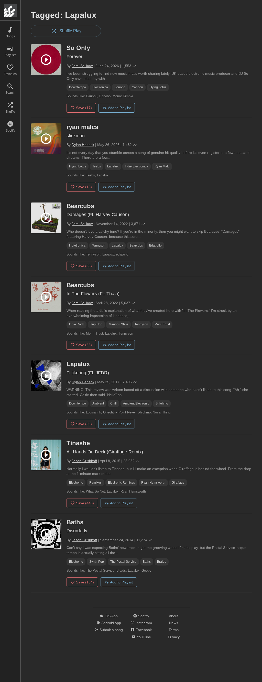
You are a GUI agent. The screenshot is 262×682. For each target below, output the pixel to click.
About (173, 616)
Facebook (144, 630)
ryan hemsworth (153, 482)
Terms (174, 630)
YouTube (144, 637)
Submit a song (111, 630)
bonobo (119, 87)
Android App (111, 623)
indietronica (77, 245)
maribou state (118, 324)
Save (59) (84, 424)
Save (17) (84, 108)
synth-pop (96, 561)
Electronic (76, 482)
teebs (96, 166)
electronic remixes (121, 482)
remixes (95, 482)
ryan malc (162, 166)
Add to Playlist (119, 108)
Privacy (174, 637)
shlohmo (162, 403)
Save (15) (84, 187)
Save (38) (84, 266)
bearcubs (136, 245)
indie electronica (136, 166)
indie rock (76, 324)
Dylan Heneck (83, 145)
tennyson (98, 245)
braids (161, 561)
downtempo (77, 87)
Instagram (144, 623)
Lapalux (112, 166)
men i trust (162, 324)
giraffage (178, 482)
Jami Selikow (82, 66)
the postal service (123, 561)
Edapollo (155, 245)
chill (113, 403)
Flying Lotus (157, 87)
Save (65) (84, 345)
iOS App (111, 616)
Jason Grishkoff (84, 461)
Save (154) (85, 582)
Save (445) (85, 503)
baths (147, 561)
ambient (98, 403)
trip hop (96, 324)
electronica (100, 87)
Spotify (143, 616)
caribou (137, 87)
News (173, 623)
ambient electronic (136, 403)
